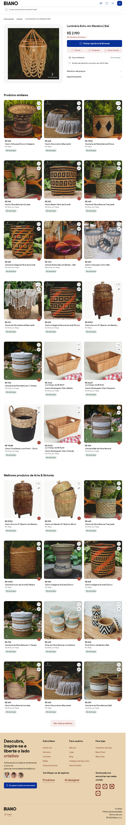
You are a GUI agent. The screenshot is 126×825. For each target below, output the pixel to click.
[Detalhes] (38, 136)
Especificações (73, 77)
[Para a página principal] (11, 3)
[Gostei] (38, 102)
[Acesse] (112, 3)
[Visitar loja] (33, 53)
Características (50, 758)
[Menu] (119, 3)
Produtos (49, 773)
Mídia (45, 754)
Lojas (71, 745)
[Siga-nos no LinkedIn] (96, 786)
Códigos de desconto (79, 754)
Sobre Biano (49, 734)
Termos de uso (113, 808)
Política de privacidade (110, 805)
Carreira (46, 745)
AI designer (72, 773)
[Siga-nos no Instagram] (96, 779)
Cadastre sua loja (102, 741)
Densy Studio (75, 758)
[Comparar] (38, 107)
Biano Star (98, 749)
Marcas (72, 741)
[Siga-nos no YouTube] (110, 779)
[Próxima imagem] (78, 356)
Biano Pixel (99, 745)
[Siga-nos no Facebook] (103, 779)
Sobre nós (47, 741)
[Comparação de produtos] (100, 3)
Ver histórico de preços (76, 37)
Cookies (116, 802)
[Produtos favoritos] (106, 3)
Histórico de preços (75, 71)
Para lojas (99, 734)
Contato (47, 749)
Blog (71, 749)
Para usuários (75, 734)
